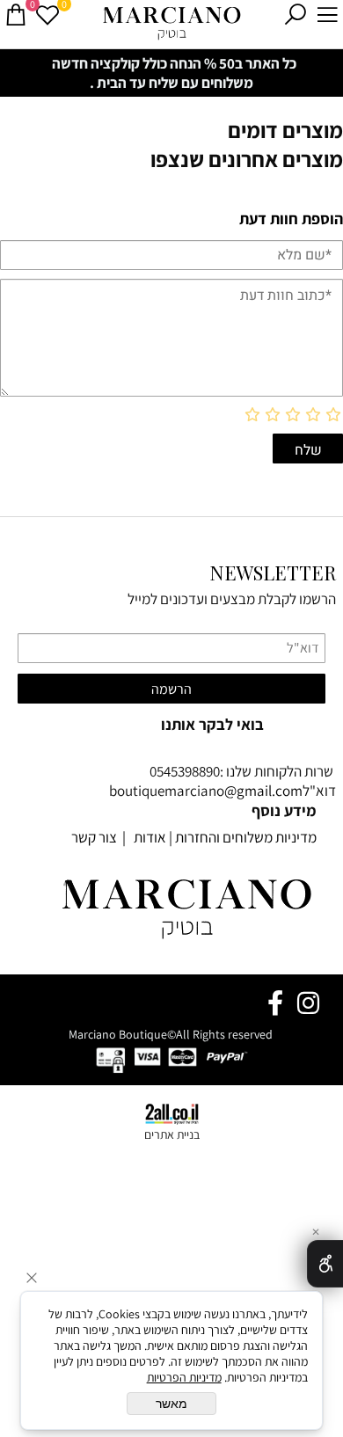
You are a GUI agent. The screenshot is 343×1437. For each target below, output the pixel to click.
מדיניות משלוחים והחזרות (246, 837)
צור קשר (94, 837)
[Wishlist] (47, 15)
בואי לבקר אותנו (212, 724)
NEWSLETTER (272, 572)
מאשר (171, 1404)
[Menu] (327, 15)
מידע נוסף (284, 810)
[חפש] (295, 15)
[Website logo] (172, 22)
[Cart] (15, 15)
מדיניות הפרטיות (184, 1377)
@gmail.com (263, 790)
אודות (148, 837)
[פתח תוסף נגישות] (325, 1263)
